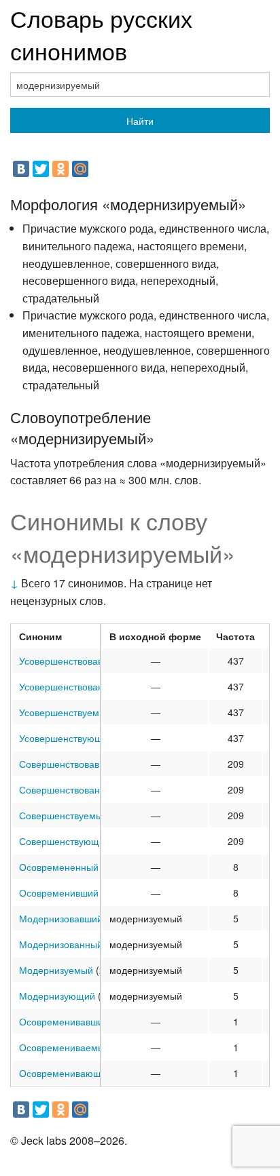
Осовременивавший (64, 1021)
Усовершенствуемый (65, 712)
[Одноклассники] (60, 169)
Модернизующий (57, 995)
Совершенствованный (68, 789)
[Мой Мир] (80, 169)
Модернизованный (61, 944)
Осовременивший (59, 892)
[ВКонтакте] (21, 169)
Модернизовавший (61, 918)
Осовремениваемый (64, 1047)
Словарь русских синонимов (101, 34)
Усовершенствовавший (70, 660)
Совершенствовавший (68, 763)
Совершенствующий (64, 841)
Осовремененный (59, 867)
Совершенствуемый (63, 815)
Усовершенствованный (70, 686)
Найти (140, 121)
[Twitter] (41, 169)
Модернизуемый (56, 970)
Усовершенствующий (66, 738)
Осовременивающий (65, 1073)
